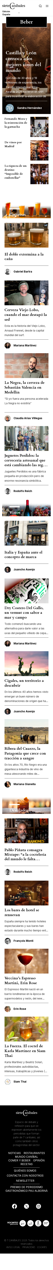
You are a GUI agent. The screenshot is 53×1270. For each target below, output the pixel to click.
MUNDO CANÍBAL (26, 1156)
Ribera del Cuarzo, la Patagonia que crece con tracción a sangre (25, 753)
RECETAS (26, 1164)
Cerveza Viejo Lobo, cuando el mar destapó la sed (26, 314)
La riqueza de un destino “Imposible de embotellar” (16, 172)
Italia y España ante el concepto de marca (23, 554)
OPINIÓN (39, 1160)
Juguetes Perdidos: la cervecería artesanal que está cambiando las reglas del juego (26, 462)
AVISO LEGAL (13, 1247)
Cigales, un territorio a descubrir (24, 683)
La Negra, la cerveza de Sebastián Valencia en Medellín (25, 387)
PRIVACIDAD (29, 1247)
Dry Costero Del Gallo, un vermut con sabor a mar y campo (24, 612)
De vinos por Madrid (13, 144)
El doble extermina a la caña (24, 256)
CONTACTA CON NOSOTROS (25, 1175)
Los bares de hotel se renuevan (22, 912)
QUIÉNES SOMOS (25, 1170)
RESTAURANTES (34, 1153)
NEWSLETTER (25, 1180)
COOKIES (42, 1247)
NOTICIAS (14, 1153)
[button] (47, 6)
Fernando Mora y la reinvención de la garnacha (16, 123)
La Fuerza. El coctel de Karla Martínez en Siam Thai (25, 1051)
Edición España (6, 13)
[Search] (40, 6)
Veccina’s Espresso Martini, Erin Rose (21, 980)
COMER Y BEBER (19, 1160)
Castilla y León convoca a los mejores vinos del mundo (23, 62)
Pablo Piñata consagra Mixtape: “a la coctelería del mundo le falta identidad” (25, 856)
